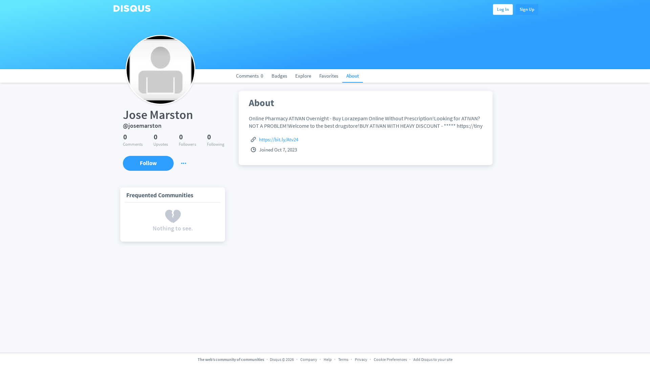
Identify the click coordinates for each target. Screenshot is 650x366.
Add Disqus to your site (433, 359)
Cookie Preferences (391, 359)
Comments (249, 76)
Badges (279, 76)
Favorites (328, 76)
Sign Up (527, 9)
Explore (303, 76)
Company (308, 359)
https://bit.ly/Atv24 (278, 139)
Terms (343, 359)
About (352, 76)
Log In (503, 9)
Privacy (361, 359)
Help (328, 359)
